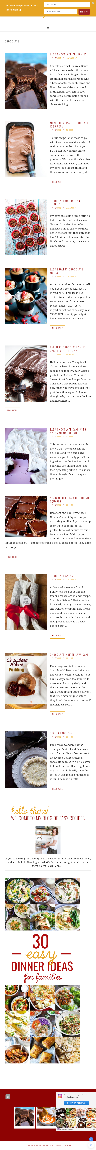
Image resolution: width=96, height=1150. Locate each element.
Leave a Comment (71, 58)
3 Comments (70, 436)
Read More (57, 181)
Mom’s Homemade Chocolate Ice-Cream (69, 124)
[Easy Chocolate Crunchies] (24, 1125)
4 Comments (70, 130)
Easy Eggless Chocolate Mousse (66, 271)
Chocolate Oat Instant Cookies (66, 202)
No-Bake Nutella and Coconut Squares (70, 499)
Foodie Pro (44, 1145)
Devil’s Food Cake (62, 733)
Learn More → (55, 866)
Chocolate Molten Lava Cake (69, 654)
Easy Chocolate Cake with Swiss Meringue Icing (68, 431)
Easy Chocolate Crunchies (68, 54)
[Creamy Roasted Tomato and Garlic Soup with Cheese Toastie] (46, 1125)
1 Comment (69, 658)
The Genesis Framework (61, 1145)
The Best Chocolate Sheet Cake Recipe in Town (68, 348)
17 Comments (70, 354)
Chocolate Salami (62, 576)
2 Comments (69, 505)
